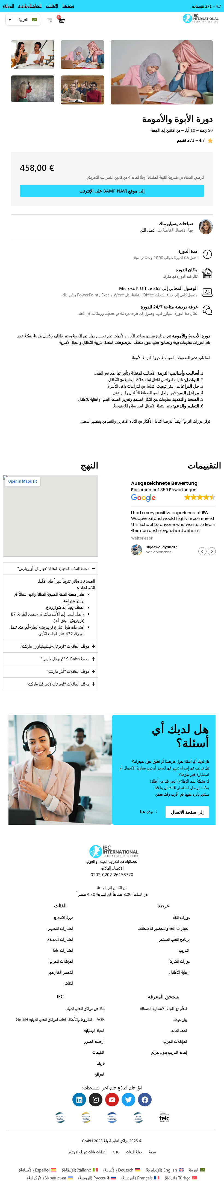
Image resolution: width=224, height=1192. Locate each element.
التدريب (184, 950)
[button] (23, 20)
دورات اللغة (181, 917)
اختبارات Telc (62, 950)
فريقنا (100, 1063)
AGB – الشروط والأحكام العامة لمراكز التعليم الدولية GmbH (60, 1019)
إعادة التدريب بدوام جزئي (169, 1052)
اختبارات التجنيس (60, 928)
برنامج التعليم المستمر (174, 939)
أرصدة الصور (94, 1041)
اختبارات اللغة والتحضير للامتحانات (164, 928)
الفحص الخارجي (61, 972)
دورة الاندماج (63, 917)
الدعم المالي (179, 1030)
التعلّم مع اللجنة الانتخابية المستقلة (163, 1008)
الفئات (69, 983)
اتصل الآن (147, 230)
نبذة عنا (68, 5)
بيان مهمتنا (179, 1019)
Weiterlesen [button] (142, 538)
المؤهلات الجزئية (61, 961)
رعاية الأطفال (179, 972)
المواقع (100, 1074)
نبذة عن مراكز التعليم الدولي (85, 1008)
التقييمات (98, 1052)
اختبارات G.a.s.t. (60, 939)
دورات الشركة (179, 961)
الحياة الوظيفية (94, 1030)
